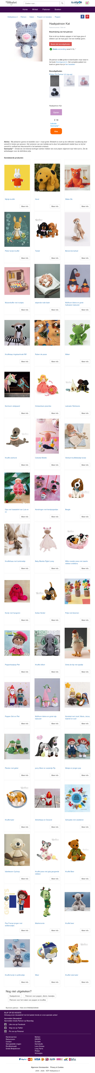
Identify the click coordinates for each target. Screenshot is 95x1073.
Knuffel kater (9, 820)
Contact (8, 1041)
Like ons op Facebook (17, 1024)
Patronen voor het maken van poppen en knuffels (28, 1000)
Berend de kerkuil (71, 251)
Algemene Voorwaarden (40, 1067)
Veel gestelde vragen (13, 1044)
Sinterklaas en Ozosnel (43, 820)
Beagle (67, 509)
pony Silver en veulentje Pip (45, 768)
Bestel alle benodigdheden (60, 44)
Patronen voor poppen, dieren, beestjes (39, 996)
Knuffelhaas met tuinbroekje (15, 561)
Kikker (67, 354)
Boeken (58, 9)
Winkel (35, 9)
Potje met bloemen (72, 613)
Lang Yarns (39, 1048)
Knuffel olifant (40, 664)
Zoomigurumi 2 (61, 62)
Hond (37, 199)
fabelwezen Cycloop (12, 871)
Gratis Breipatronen (13, 1048)
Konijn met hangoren (12, 613)
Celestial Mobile (41, 458)
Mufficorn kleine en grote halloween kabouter (74, 303)
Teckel (37, 251)
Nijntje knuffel (10, 199)
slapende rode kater (42, 302)
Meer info (24, 206)
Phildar (37, 1051)
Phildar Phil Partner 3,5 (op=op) (60, 74)
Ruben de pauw (41, 354)
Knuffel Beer (69, 871)
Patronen (46, 9)
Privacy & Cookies (56, 1067)
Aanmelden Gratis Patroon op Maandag (18, 1021)
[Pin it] (86, 16)
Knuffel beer (69, 923)
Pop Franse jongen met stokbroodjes (13, 924)
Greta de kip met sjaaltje (74, 664)
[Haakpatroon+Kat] (81, 16)
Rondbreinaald (11, 1046)
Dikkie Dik (68, 199)
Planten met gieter (11, 768)
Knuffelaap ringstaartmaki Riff (15, 354)
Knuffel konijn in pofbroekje (15, 975)
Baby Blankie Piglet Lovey (44, 561)
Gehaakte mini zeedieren (74, 820)
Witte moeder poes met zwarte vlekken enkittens (76, 562)
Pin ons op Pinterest (16, 1031)
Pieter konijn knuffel (12, 251)
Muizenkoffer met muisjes (14, 302)
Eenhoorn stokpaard (12, 406)
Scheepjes (38, 1053)
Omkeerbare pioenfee (43, 406)
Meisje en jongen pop (73, 768)
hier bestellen (70, 64)
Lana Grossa (39, 1046)
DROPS (37, 1039)
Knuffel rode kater (71, 975)
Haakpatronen (15, 996)
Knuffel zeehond (11, 458)
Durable (38, 1041)
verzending (59, 49)
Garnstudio (39, 1044)
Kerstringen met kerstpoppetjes (46, 509)
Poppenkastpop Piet (12, 664)
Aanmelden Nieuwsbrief (13, 1018)
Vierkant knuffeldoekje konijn (75, 458)
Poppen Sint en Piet (12, 716)
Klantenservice (11, 1037)
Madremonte (39, 923)
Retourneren (10, 1039)
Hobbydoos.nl (13, 17)
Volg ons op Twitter (16, 1028)
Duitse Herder (40, 613)
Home (25, 9)
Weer (37, 975)
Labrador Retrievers (72, 406)
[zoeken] (62, 3)
